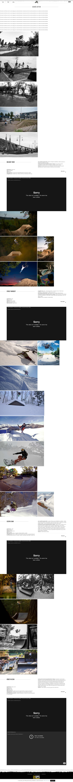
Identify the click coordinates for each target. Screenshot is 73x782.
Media (13, 2)
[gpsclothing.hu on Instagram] (65, 171)
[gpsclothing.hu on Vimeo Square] (69, 1)
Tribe (8, 2)
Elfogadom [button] (52, 780)
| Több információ (46, 780)
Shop (3, 2)
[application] (36, 194)
